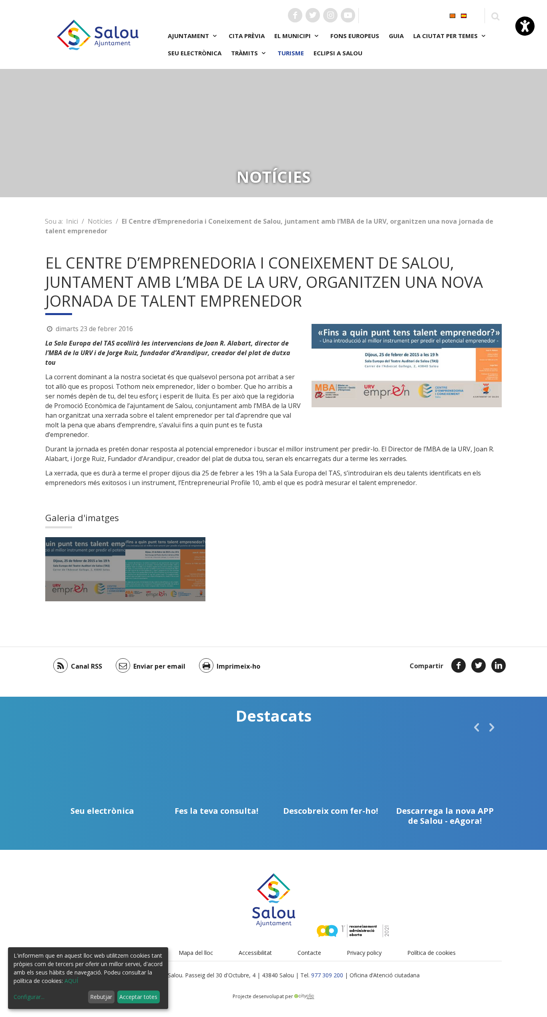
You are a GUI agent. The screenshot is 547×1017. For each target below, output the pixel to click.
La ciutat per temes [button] (446, 36)
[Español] (464, 15)
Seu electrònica (194, 53)
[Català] (452, 15)
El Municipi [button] (293, 36)
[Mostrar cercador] (495, 15)
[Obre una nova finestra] (295, 15)
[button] (476, 727)
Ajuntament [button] (189, 36)
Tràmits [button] (245, 53)
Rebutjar (101, 997)
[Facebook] (458, 665)
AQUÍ (71, 981)
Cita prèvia (247, 36)
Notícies (100, 221)
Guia (396, 36)
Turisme (291, 53)
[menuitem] (452, 15)
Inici (72, 221)
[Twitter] (478, 665)
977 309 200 (327, 975)
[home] (97, 34)
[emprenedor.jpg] (165, 569)
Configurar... (29, 997)
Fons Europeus (354, 36)
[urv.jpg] (85, 569)
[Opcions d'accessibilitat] (525, 26)
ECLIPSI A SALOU (338, 53)
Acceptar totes (138, 997)
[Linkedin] (498, 665)
